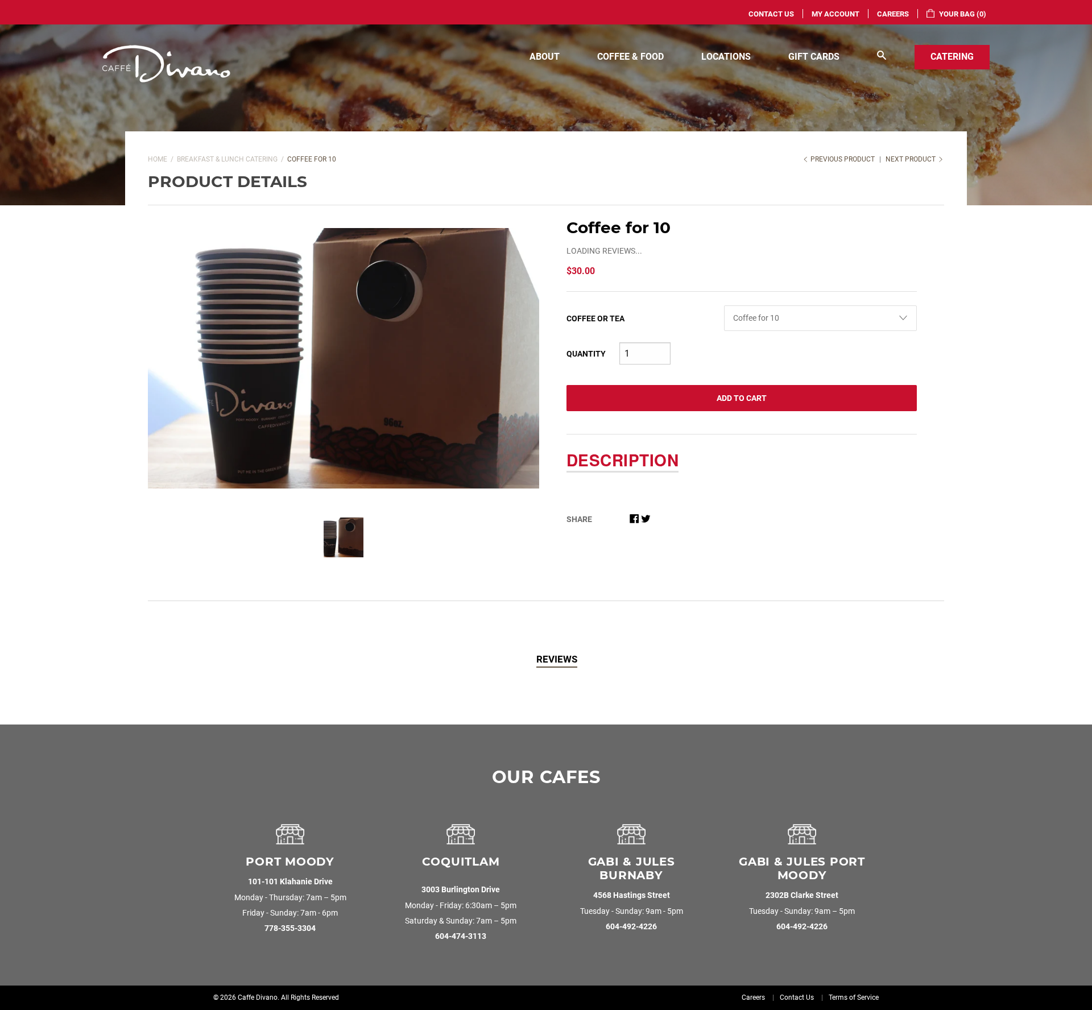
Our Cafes (546, 777)
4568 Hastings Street (631, 895)
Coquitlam (461, 861)
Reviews (556, 659)
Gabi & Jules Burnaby (631, 868)
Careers (893, 14)
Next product (911, 159)
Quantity (586, 353)
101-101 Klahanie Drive (290, 882)
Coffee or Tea (595, 318)
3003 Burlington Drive (460, 890)
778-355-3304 (290, 928)
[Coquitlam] (460, 839)
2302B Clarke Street (802, 895)
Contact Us (771, 14)
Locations (726, 56)
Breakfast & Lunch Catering (227, 159)
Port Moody (290, 861)
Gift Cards (813, 56)
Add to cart (742, 398)
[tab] (556, 660)
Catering (952, 56)
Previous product (842, 159)
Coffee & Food (630, 56)
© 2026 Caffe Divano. (246, 997)
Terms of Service (854, 997)
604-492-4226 (631, 927)
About (545, 56)
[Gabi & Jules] (631, 839)
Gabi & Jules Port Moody (802, 868)
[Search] (881, 57)
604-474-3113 (460, 936)
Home (157, 159)
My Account (835, 14)
